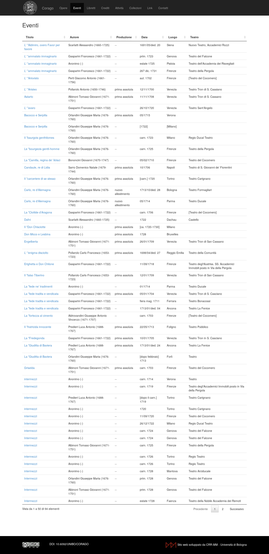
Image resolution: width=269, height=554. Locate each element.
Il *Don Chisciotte (34, 227)
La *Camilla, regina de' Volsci (42, 160)
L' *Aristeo (30, 89)
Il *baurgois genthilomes (39, 138)
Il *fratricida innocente (37, 327)
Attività (119, 8)
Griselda (29, 368)
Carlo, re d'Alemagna (37, 190)
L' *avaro (29, 108)
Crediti (105, 8)
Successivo (237, 509)
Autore (74, 37)
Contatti (163, 8)
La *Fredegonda (34, 338)
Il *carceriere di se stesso (40, 179)
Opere (63, 8)
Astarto (28, 97)
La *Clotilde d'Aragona (38, 212)
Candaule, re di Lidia (37, 167)
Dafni (27, 220)
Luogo (172, 37)
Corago (48, 7)
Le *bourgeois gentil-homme (41, 149)
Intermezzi (30, 386)
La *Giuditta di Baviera (38, 345)
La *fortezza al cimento (38, 316)
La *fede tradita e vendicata (41, 294)
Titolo (30, 37)
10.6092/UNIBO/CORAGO (72, 544)
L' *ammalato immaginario (40, 56)
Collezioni (135, 8)
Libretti (91, 8)
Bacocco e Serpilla (35, 115)
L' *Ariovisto (31, 78)
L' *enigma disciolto (36, 253)
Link (149, 8)
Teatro (194, 37)
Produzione (124, 37)
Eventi (77, 8)
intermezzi (30, 379)
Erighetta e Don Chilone (39, 264)
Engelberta (31, 241)
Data (144, 37)
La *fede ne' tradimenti (38, 286)
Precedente (200, 509)
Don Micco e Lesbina (37, 234)
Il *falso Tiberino (34, 275)
